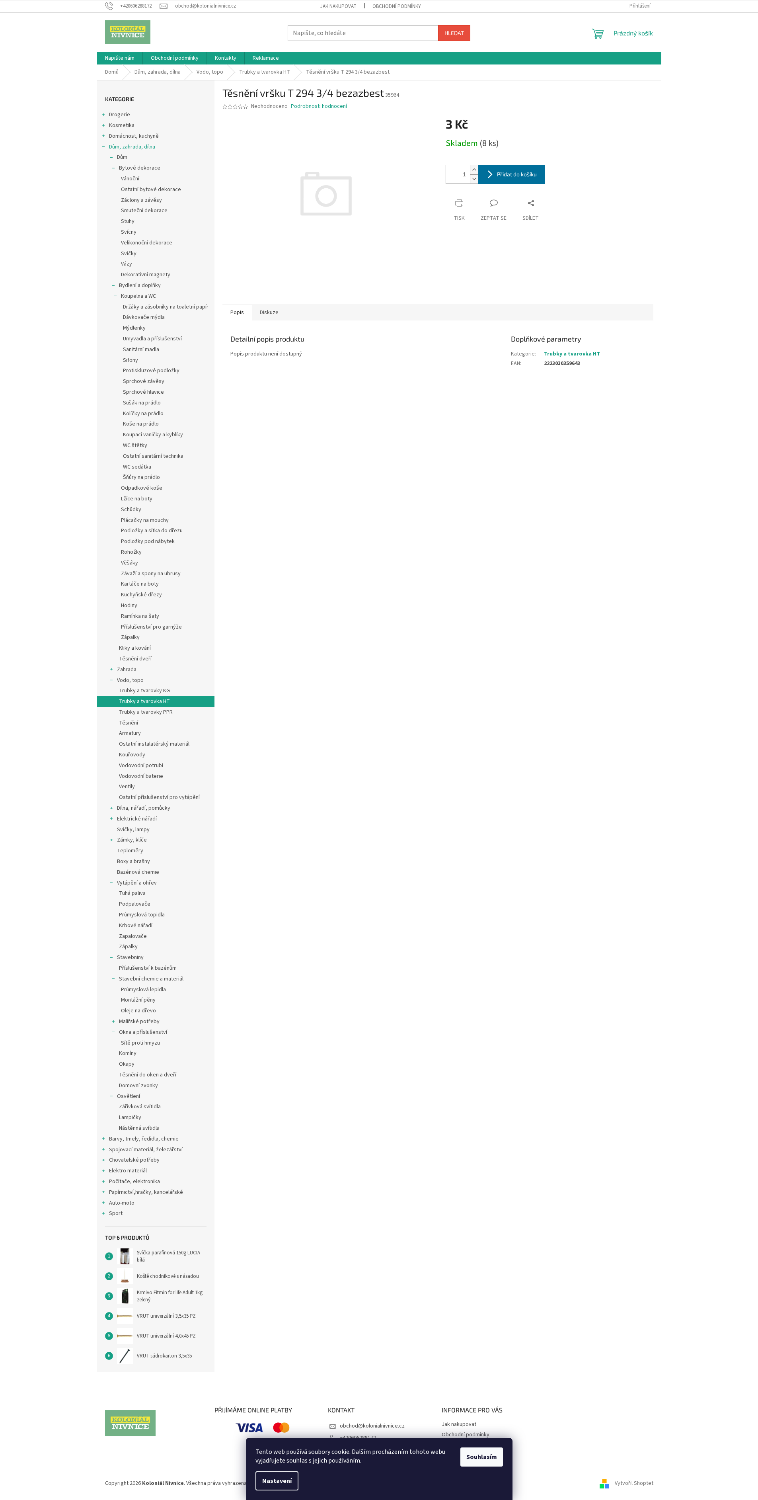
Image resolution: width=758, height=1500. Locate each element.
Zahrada (126, 670)
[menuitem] (119, 58)
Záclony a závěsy (141, 200)
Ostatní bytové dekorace (151, 189)
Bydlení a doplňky (140, 285)
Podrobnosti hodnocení (319, 106)
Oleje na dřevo (138, 1011)
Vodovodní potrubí (141, 766)
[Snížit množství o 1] (474, 179)
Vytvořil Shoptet (634, 1484)
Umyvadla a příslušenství (152, 339)
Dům (122, 157)
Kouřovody (132, 755)
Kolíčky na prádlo (143, 414)
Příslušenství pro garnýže (151, 627)
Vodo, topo (130, 680)
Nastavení (277, 1481)
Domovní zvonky (138, 1086)
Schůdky (131, 510)
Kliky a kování (135, 648)
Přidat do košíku (517, 174)
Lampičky (130, 1117)
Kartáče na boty (140, 584)
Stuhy (127, 221)
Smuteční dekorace (144, 211)
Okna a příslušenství (143, 1032)
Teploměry (130, 851)
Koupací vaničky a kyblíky (153, 435)
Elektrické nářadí (137, 819)
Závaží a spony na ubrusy (151, 574)
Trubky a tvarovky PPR (146, 712)
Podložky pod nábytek (148, 541)
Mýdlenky (134, 328)
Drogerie (119, 115)
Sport (116, 1213)
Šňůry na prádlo (141, 477)
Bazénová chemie (138, 872)
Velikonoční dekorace (146, 243)
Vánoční (130, 179)
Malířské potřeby (139, 1021)
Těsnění (128, 723)
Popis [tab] (237, 312)
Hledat (454, 32)
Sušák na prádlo (142, 403)
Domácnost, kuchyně (134, 136)
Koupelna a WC (138, 296)
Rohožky (131, 552)
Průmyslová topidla (142, 915)
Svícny (128, 232)
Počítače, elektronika (134, 1182)
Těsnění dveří (135, 659)
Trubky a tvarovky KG (144, 691)
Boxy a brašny (133, 861)
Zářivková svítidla (140, 1107)
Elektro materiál (128, 1171)
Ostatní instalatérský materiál (154, 744)
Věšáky (129, 563)
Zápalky (130, 637)
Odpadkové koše (141, 488)
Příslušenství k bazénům (148, 968)
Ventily (127, 787)
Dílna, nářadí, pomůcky (143, 808)
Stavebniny (130, 957)
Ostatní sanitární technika (153, 456)
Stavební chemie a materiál (151, 979)
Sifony (130, 360)
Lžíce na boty (136, 499)
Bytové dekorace (139, 168)
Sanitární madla (141, 350)
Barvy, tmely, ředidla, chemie (144, 1139)
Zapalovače (133, 936)
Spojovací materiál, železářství (146, 1150)
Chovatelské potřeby (134, 1160)
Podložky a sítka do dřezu (152, 531)
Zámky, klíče (132, 840)
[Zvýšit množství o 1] (474, 169)
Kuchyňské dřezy (141, 595)
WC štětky (135, 445)
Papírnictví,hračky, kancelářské (146, 1192)
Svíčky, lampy (133, 830)
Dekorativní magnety (145, 275)
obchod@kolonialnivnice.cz (372, 1426)
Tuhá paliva (132, 893)
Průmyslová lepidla (143, 990)
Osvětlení (128, 1096)
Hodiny (129, 605)
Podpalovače (134, 904)
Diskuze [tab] (269, 312)
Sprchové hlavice (143, 392)
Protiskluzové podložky (151, 371)
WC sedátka (137, 467)
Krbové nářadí (135, 926)
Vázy (126, 264)
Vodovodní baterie (141, 776)
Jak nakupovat (338, 6)
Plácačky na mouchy (145, 520)
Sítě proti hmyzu (140, 1043)
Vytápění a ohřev (137, 883)
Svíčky (128, 254)
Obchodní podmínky (396, 6)
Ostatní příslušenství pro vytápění (159, 797)
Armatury (130, 733)
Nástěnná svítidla (139, 1128)
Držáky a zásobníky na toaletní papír (165, 307)
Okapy (126, 1064)
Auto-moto (121, 1203)
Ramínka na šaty (140, 616)
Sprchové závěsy (143, 381)
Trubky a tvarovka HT (144, 701)
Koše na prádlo (141, 424)
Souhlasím (481, 1457)
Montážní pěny (138, 1000)
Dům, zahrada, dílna (132, 147)
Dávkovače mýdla (144, 317)
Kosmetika (121, 125)
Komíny (127, 1053)
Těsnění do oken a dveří (147, 1075)
